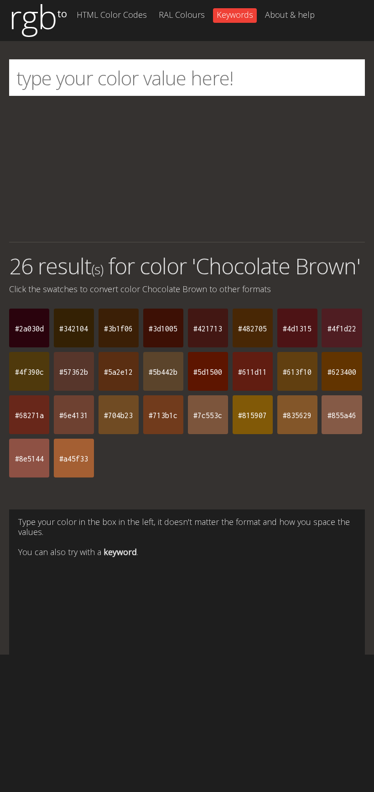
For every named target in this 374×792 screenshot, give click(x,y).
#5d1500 (207, 372)
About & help (290, 14)
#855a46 (341, 415)
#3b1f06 (118, 329)
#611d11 (252, 372)
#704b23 (118, 415)
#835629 (297, 415)
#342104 (73, 329)
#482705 (252, 329)
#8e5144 (29, 459)
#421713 (207, 329)
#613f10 (297, 372)
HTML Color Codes (112, 14)
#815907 (252, 415)
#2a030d (29, 329)
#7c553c (207, 415)
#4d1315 (297, 329)
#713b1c (163, 415)
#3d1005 (163, 329)
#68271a (29, 415)
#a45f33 (73, 459)
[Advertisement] (187, 169)
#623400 (341, 372)
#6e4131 (73, 415)
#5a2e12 (118, 372)
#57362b (73, 372)
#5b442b (163, 372)
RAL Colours (182, 14)
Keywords (235, 14)
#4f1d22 (341, 329)
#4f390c (29, 372)
